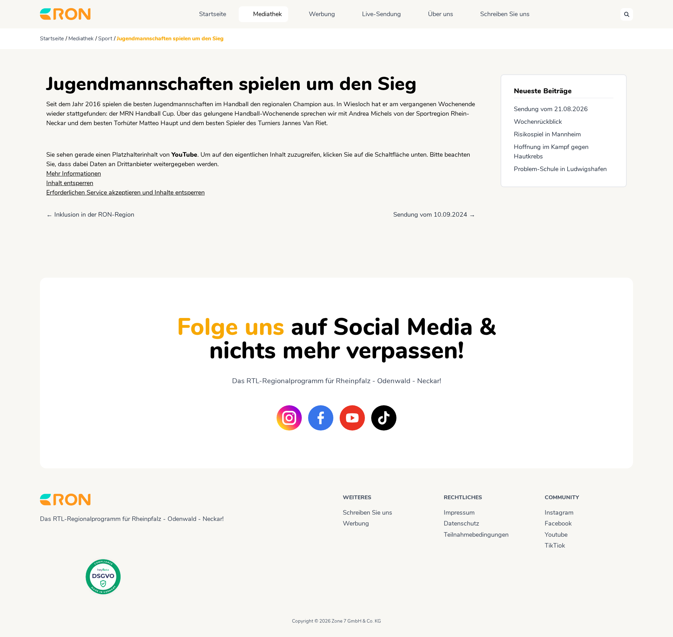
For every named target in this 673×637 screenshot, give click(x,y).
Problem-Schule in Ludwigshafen (560, 169)
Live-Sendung (381, 14)
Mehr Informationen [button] (73, 173)
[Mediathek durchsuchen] (626, 14)
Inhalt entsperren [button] (69, 183)
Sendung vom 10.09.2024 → (434, 214)
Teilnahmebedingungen (476, 534)
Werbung (322, 14)
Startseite (212, 14)
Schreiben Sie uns (505, 14)
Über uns (440, 14)
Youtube (556, 534)
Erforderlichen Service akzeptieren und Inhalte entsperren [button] (125, 192)
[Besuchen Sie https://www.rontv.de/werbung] (564, 226)
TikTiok (555, 545)
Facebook (558, 523)
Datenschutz (461, 523)
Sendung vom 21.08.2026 (551, 109)
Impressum (459, 512)
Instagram (559, 512)
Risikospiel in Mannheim (547, 134)
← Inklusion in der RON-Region (90, 214)
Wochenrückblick (538, 121)
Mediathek (267, 14)
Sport (105, 38)
